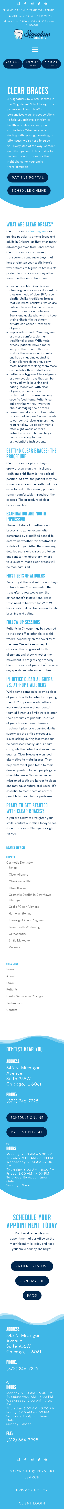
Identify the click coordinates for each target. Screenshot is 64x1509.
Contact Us (32, 1281)
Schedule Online (32, 64)
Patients (12, 989)
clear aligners (37, 231)
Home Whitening (20, 913)
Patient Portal (28, 178)
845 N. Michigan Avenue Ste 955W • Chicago (32, 23)
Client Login (32, 1503)
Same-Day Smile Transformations (30, 10)
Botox (13, 867)
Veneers (14, 947)
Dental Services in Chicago (24, 996)
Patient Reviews (32, 1266)
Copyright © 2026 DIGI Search (32, 1474)
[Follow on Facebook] (25, 3)
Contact (11, 1009)
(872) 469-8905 (14, 64)
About (10, 976)
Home (10, 969)
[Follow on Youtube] (46, 3)
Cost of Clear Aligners (24, 906)
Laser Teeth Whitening (24, 927)
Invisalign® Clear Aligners (26, 920)
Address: (13, 1061)
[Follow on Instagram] (18, 3)
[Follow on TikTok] (39, 3)
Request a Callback (51, 64)
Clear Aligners (18, 874)
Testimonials (14, 1003)
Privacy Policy (32, 1490)
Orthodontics (18, 934)
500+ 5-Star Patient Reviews (32, 16)
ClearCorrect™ (20, 881)
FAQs (10, 983)
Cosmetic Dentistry (19, 862)
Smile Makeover (20, 940)
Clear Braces (17, 888)
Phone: (11, 1094)
